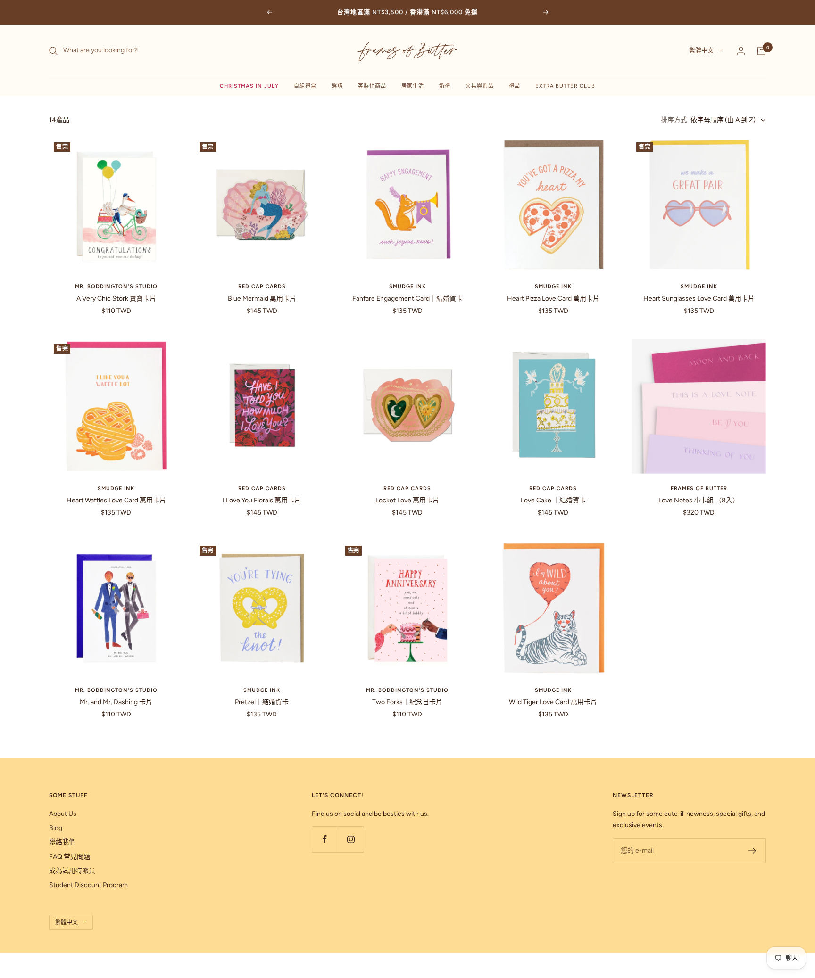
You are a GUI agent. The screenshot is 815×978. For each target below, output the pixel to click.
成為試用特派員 (72, 871)
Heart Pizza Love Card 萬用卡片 (553, 299)
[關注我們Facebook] (325, 839)
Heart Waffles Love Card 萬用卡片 (116, 500)
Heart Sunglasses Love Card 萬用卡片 (699, 299)
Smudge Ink (407, 286)
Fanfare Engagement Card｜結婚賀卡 (407, 299)
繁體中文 (701, 50)
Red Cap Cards (262, 286)
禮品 (514, 86)
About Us (62, 814)
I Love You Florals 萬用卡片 (262, 500)
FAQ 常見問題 (69, 857)
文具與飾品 (480, 86)
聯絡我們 (62, 842)
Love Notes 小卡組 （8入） (698, 500)
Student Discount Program (88, 885)
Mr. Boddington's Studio (116, 286)
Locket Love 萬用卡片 (407, 500)
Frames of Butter (699, 488)
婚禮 (444, 86)
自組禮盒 (305, 86)
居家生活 (412, 86)
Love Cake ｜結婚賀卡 (553, 500)
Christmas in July (249, 86)
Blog (55, 828)
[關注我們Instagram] (351, 839)
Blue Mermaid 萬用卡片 (262, 299)
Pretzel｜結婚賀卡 (262, 702)
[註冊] (752, 850)
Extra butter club (565, 86)
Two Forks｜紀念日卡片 (407, 702)
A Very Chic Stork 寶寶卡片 (116, 299)
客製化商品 (372, 86)
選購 (337, 86)
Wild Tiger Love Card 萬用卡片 (553, 702)
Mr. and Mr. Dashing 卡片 (116, 702)
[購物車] (761, 51)
